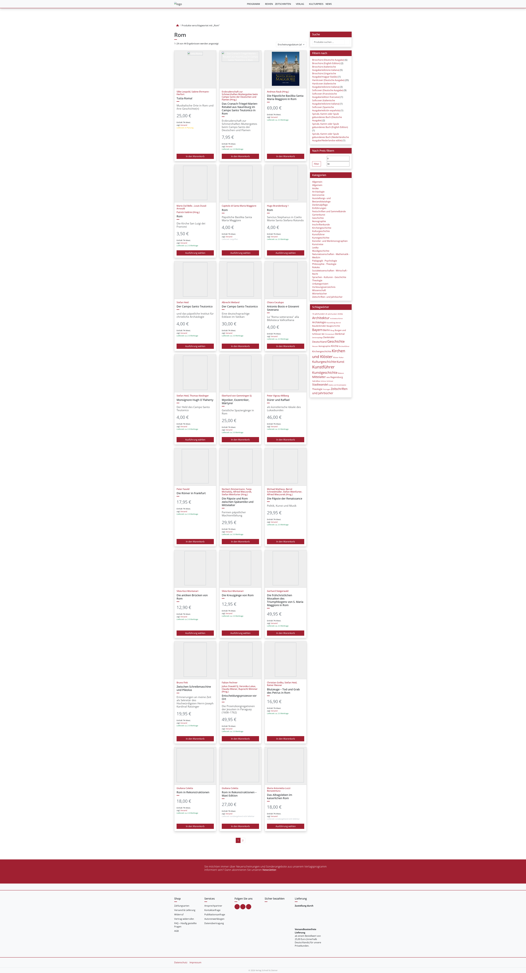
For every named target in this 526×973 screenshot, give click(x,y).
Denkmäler (329, 337)
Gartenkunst (318, 214)
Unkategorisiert (320, 283)
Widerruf (178, 914)
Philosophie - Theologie (324, 264)
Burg (332, 330)
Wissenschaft (319, 290)
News (329, 3)
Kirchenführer (344, 346)
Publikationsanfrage (214, 914)
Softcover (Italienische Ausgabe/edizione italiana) (325, 102)
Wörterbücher (319, 293)
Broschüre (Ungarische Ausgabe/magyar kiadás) (325, 75)
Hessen (315, 346)
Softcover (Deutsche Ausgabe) (327, 90)
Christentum (329, 334)
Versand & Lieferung (184, 910)
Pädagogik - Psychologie (324, 260)
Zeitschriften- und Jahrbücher (327, 296)
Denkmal (340, 333)
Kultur (341, 357)
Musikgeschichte (320, 250)
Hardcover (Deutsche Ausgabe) (328, 80)
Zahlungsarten (181, 905)
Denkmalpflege (320, 204)
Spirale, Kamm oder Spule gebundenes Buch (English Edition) (330, 125)
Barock (338, 323)
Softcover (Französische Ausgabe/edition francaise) (326, 95)
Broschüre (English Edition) (326, 63)
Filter (316, 163)
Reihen (269, 3)
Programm (253, 3)
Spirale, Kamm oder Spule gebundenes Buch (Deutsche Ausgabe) (327, 117)
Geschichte (318, 217)
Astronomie (318, 194)
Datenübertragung (214, 923)
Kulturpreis (316, 3)
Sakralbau (316, 381)
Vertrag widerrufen (184, 918)
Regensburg (336, 377)
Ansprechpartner (213, 905)
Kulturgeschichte (321, 231)
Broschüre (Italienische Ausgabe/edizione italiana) (325, 68)
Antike (315, 188)
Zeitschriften (283, 3)
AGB (176, 930)
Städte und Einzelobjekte (337, 385)
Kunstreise (317, 244)
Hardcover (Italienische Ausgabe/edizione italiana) (325, 85)
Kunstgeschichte (320, 237)
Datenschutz (180, 962)
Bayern (317, 330)
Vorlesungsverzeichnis (323, 287)
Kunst (340, 362)
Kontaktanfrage (212, 910)
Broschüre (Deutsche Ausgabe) (328, 59)
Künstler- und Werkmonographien (330, 240)
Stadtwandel (320, 384)
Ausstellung (330, 323)
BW (323, 334)
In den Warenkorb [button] (195, 156)
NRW (328, 377)
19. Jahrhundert (318, 314)
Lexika (315, 247)
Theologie (317, 280)
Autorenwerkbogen (214, 918)
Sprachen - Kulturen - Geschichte (329, 277)
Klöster (335, 357)
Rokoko (316, 267)
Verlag (300, 3)
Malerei (341, 373)
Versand (183, 125)
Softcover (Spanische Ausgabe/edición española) (326, 109)
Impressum (195, 962)
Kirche (334, 346)
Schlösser (330, 381)
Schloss (323, 381)
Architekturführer (336, 318)
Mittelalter (319, 377)
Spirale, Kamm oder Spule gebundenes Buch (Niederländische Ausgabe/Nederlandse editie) (330, 137)
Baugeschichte (333, 326)
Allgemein (317, 181)
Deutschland (319, 341)
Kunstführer (318, 234)
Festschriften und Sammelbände (329, 211)
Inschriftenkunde (321, 224)
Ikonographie (319, 221)
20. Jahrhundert (331, 314)
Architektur (321, 318)
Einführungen (319, 208)
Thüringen (326, 389)
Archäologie (318, 191)
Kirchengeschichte (321, 227)
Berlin (326, 330)
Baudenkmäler (319, 325)
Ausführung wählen (195, 252)
